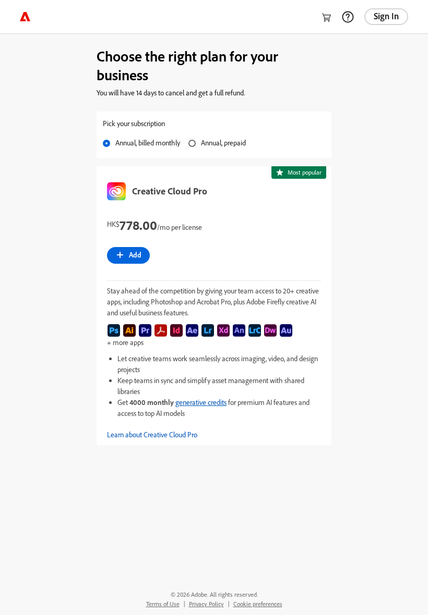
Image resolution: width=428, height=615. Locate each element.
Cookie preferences (257, 604)
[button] (214, 434)
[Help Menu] (347, 16)
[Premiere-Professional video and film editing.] (145, 330)
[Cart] (326, 17)
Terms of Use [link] (163, 604)
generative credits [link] (201, 402)
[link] (25, 16)
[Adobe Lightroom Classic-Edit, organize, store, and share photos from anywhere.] (254, 330)
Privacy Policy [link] (206, 604)
